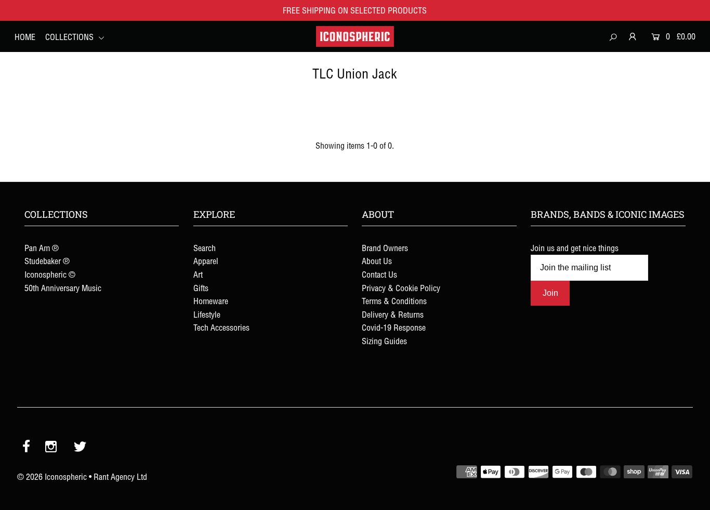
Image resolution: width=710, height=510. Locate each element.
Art (198, 274)
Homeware (210, 301)
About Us (377, 261)
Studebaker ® (47, 261)
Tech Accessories (221, 327)
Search (204, 248)
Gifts (200, 288)
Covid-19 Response (394, 327)
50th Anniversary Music (62, 288)
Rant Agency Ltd (120, 477)
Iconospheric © (49, 274)
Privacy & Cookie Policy (401, 288)
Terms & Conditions (394, 301)
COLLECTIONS (70, 37)
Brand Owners (385, 248)
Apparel (205, 261)
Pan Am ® (41, 248)
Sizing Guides (384, 341)
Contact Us (379, 274)
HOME (25, 37)
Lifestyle (206, 314)
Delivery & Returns (393, 314)
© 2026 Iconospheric (52, 477)
